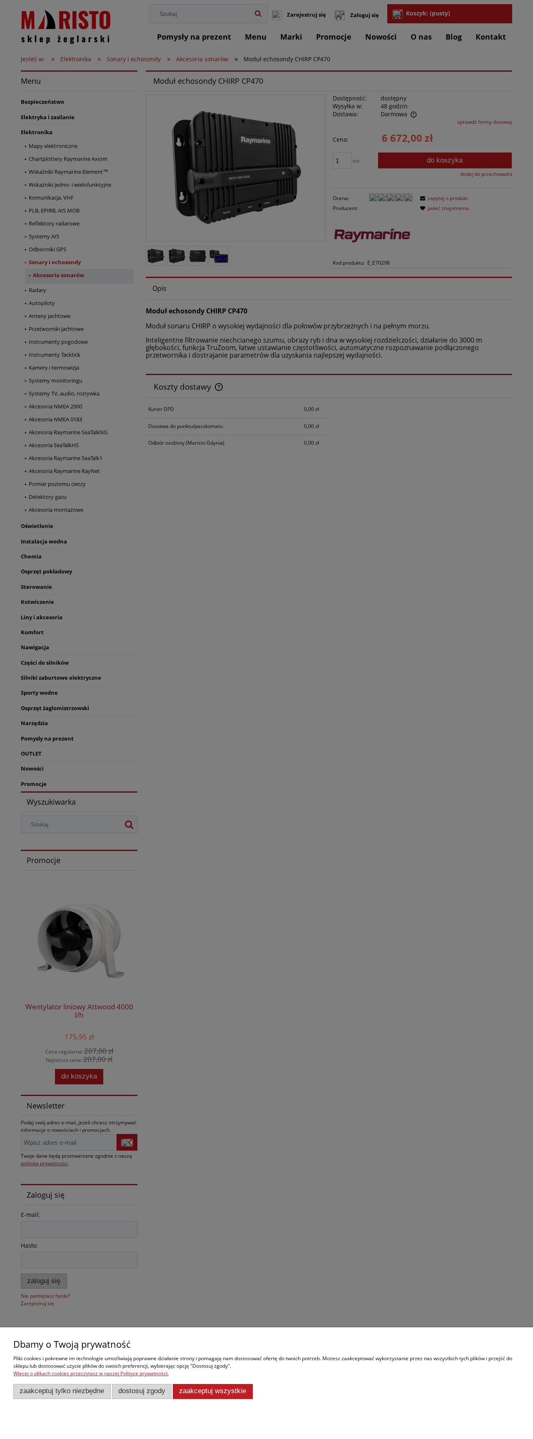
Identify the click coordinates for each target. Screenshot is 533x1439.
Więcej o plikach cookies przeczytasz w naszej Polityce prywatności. (91, 1373)
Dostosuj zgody (141, 1391)
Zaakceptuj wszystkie (212, 1391)
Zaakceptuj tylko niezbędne (62, 1391)
